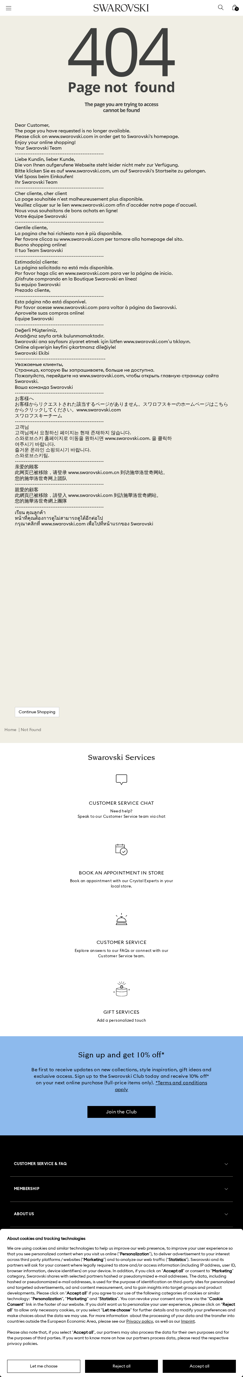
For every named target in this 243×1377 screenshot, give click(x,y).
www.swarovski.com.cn (93, 472)
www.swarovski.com (71, 136)
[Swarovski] (121, 8)
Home (10, 730)
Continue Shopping (37, 712)
